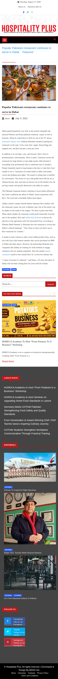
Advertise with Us (34, 7)
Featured (6, 269)
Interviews (22, 673)
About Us (21, 7)
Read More (8, 361)
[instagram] (32, 12)
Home (13, 673)
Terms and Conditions (29, 676)
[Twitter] (28, 12)
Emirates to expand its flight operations (20, 490)
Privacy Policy (42, 673)
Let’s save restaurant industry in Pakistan (20, 598)
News (14, 269)
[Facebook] (24, 12)
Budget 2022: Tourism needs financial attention (22, 553)
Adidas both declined (33, 218)
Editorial (8, 487)
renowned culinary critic (11, 142)
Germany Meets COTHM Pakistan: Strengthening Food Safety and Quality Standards (25, 410)
